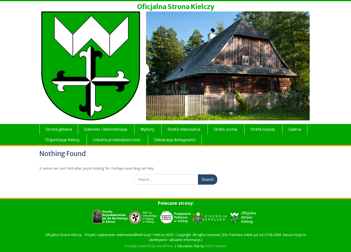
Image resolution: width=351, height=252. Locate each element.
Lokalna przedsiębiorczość (117, 139)
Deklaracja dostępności (175, 139)
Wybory (147, 129)
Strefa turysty (262, 129)
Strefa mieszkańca (184, 129)
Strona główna (59, 129)
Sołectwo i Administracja (105, 129)
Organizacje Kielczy (62, 139)
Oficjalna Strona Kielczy (175, 6)
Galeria (294, 129)
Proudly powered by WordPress (149, 246)
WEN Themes (215, 246)
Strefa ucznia (225, 129)
